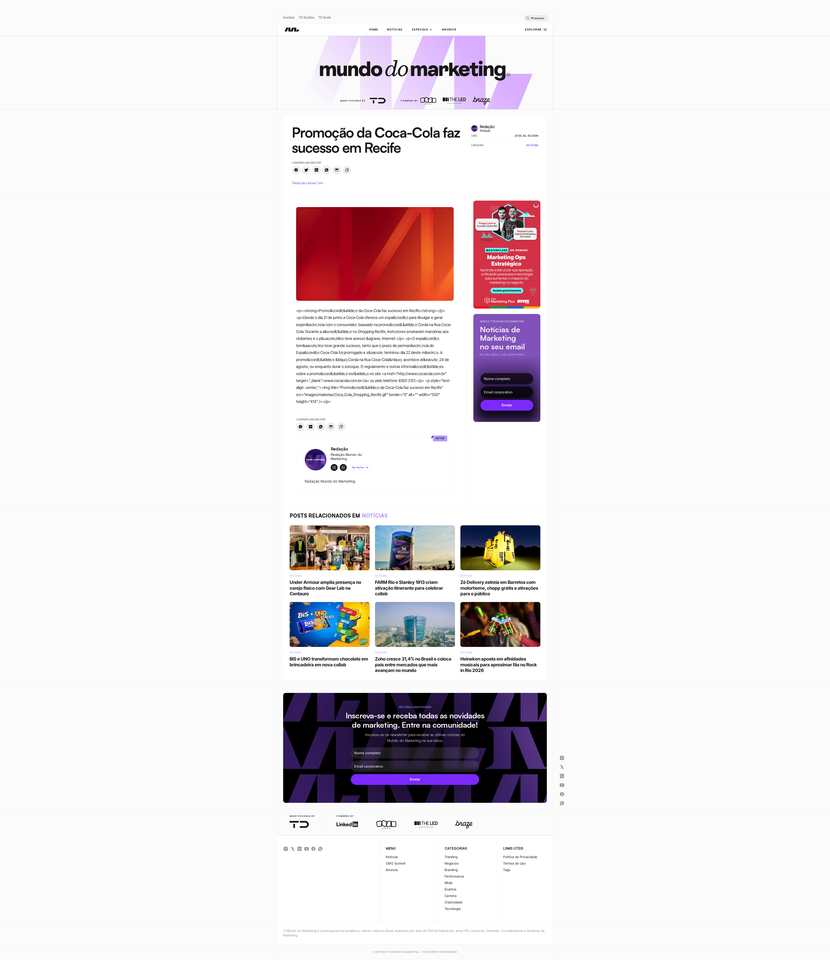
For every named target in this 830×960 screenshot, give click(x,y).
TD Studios (306, 17)
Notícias (392, 857)
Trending (451, 857)
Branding (451, 870)
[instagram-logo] (285, 848)
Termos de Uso (514, 863)
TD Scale (324, 17)
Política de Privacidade (520, 857)
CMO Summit (396, 863)
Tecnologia (453, 909)
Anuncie (392, 870)
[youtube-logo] (306, 848)
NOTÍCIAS (395, 29)
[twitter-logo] (292, 848)
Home (373, 29)
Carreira (451, 896)
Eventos (288, 17)
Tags (506, 870)
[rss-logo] (313, 848)
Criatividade (453, 902)
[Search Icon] (536, 18)
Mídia (449, 883)
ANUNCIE (449, 29)
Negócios (452, 863)
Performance (454, 876)
